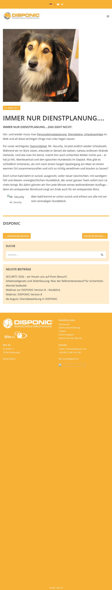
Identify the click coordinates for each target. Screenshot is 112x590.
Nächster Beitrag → (95, 235)
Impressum (64, 324)
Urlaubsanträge (93, 134)
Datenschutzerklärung (69, 327)
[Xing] (62, 4)
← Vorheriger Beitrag (17, 235)
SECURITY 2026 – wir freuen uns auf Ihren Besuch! (36, 276)
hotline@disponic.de (76, 349)
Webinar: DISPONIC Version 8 (24, 294)
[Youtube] (58, 4)
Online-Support (66, 334)
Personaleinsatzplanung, (52, 134)
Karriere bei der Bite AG (70, 338)
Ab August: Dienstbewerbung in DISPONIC (31, 299)
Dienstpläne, (75, 134)
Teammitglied (38, 146)
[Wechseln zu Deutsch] (51, 4)
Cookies (62, 331)
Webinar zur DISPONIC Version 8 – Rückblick (33, 290)
